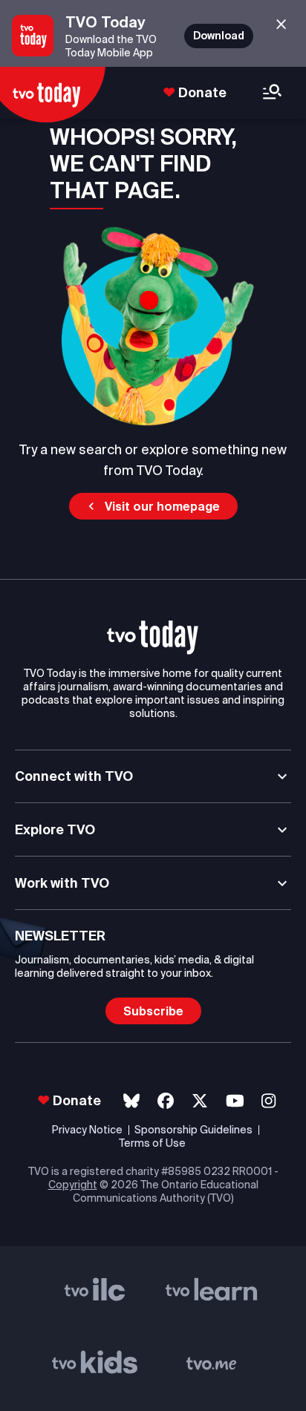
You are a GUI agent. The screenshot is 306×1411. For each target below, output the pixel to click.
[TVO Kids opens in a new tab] (95, 1365)
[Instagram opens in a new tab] (268, 1101)
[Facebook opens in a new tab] (166, 1101)
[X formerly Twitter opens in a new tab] (200, 1101)
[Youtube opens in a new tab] (235, 1101)
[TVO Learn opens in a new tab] (212, 1292)
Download (218, 36)
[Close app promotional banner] (281, 25)
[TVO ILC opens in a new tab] (95, 1292)
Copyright (72, 1185)
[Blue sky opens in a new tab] (131, 1101)
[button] (153, 506)
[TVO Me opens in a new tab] (212, 1365)
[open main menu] (272, 93)
